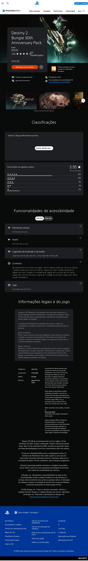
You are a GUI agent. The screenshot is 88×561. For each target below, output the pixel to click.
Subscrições (70, 11)
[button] (59, 82)
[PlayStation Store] (12, 10)
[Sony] (83, 560)
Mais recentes (34, 11)
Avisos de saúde (50, 412)
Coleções (46, 11)
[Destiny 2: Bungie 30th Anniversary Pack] (21, 100)
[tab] (39, 218)
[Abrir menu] (2, 3)
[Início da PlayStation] (37, 3)
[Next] (83, 101)
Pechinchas (58, 11)
